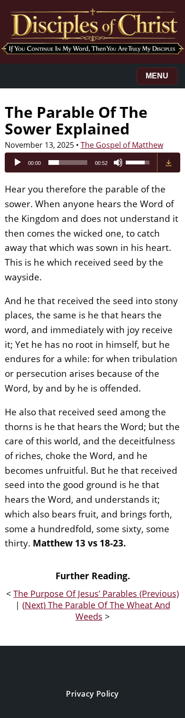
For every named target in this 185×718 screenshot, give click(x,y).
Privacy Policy (92, 694)
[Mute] (118, 162)
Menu (157, 76)
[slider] (67, 162)
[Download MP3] (168, 162)
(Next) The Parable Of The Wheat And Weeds (96, 610)
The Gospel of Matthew (122, 145)
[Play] (17, 162)
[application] (81, 162)
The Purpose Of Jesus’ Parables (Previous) (96, 593)
